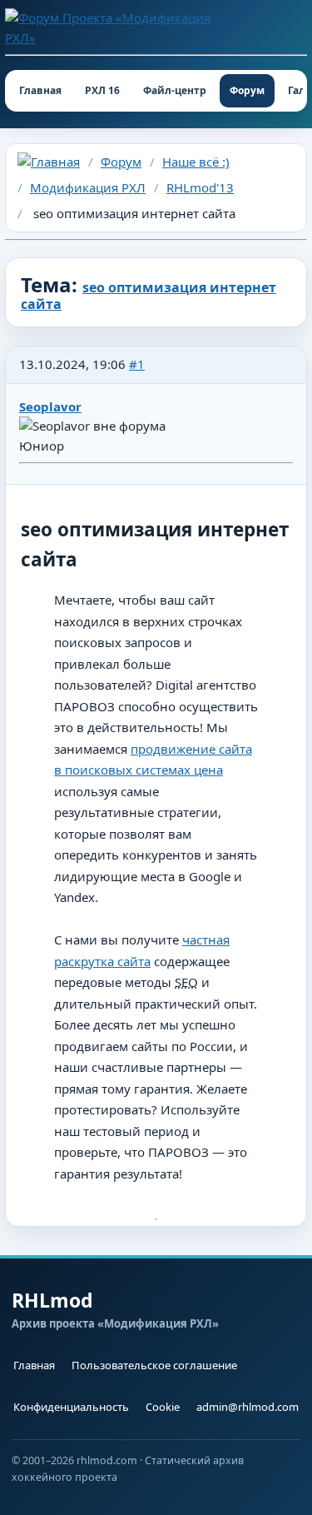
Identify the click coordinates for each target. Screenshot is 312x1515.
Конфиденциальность (71, 1406)
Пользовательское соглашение (154, 1365)
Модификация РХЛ (88, 187)
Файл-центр (174, 90)
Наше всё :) (196, 161)
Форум (247, 90)
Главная (40, 90)
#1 (137, 364)
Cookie (163, 1406)
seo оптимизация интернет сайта (148, 295)
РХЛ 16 (102, 90)
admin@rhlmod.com (247, 1406)
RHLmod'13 (200, 187)
